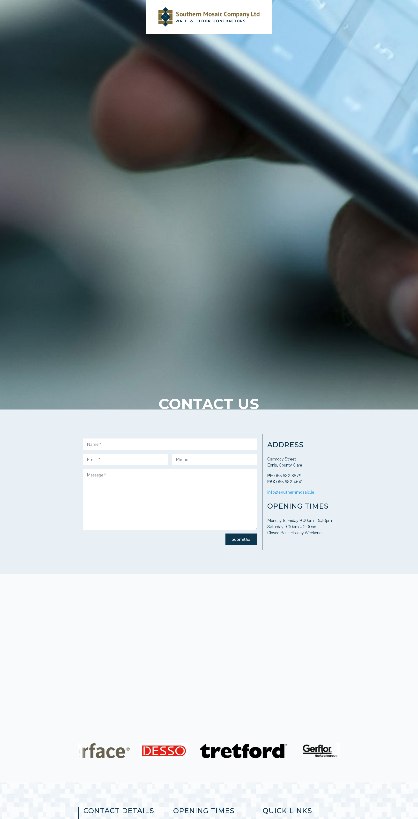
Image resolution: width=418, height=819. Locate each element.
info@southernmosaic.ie (290, 492)
